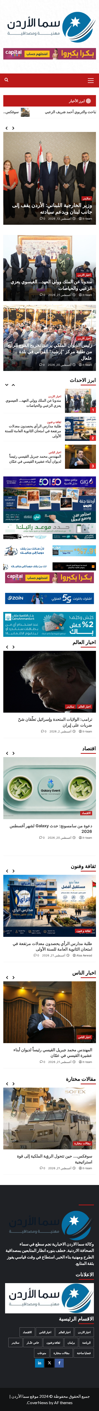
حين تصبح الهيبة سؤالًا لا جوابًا (68, 1140)
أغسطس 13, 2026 (59, 218)
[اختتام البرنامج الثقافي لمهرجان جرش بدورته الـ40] (49, 906)
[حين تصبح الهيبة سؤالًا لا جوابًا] (61, 1111)
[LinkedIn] (39, 1363)
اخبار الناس (55, 424)
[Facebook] (59, 1363)
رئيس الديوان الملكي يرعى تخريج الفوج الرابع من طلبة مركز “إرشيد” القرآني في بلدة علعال (50, 351)
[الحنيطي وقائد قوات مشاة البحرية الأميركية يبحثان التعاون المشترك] (49, 178)
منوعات (41, 1353)
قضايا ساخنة (84, 1353)
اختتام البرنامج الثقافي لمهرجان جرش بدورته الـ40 (49, 943)
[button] (91, 79)
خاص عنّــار (33, 1342)
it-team (87, 218)
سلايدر (87, 198)
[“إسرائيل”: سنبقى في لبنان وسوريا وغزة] (58, 676)
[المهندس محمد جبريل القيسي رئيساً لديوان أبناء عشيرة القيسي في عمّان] (80, 429)
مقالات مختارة (53, 452)
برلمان (71, 1342)
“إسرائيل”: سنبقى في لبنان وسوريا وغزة (58, 707)
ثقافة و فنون (54, 394)
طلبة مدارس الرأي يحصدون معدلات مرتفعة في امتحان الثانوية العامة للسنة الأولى (33, 403)
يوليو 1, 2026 (63, 714)
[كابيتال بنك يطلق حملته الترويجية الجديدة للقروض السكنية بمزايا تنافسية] (49, 788)
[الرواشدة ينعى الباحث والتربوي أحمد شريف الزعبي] (50, 1012)
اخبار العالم (84, 695)
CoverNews (37, 1402)
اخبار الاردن (84, 275)
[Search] (6, 80)
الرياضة (86, 1342)
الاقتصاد (86, 813)
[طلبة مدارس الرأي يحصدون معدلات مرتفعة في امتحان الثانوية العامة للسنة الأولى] (80, 401)
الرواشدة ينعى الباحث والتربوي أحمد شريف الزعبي (49, 1049)
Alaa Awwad (84, 950)
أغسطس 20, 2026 (59, 365)
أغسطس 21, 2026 (59, 295)
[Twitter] (49, 1363)
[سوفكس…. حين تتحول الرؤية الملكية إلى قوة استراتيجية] (80, 457)
